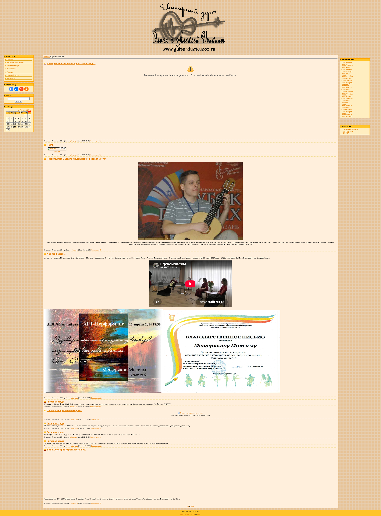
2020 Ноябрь (347, 116)
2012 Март (346, 74)
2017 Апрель (347, 105)
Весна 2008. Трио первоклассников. (66, 449)
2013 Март (346, 85)
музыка (57, 151)
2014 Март (346, 100)
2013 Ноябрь (347, 96)
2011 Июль (346, 67)
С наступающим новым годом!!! (64, 410)
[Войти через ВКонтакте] (16, 89)
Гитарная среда (55, 401)
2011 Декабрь (347, 69)
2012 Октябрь (347, 76)
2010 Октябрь (347, 63)
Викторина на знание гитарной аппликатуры (71, 63)
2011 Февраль (347, 65)
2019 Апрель (347, 114)
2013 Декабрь (347, 98)
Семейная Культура (350, 129)
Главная (46, 57)
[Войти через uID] (11, 89)
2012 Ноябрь (347, 78)
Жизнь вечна (348, 131)
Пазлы (50, 145)
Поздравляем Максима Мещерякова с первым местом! (77, 158)
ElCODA (346, 133)
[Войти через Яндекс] (21, 89)
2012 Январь (347, 72)
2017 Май (345, 107)
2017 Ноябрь (347, 109)
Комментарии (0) (95, 141)
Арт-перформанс (56, 254)
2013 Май (345, 89)
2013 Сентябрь (348, 92)
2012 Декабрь (347, 80)
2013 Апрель (347, 87)
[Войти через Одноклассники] (26, 89)
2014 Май (345, 103)
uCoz (199, 514)
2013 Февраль (347, 83)
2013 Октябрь (347, 94)
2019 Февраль (347, 112)
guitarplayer (73, 141)
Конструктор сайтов (187, 514)
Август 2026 (24, 110)
